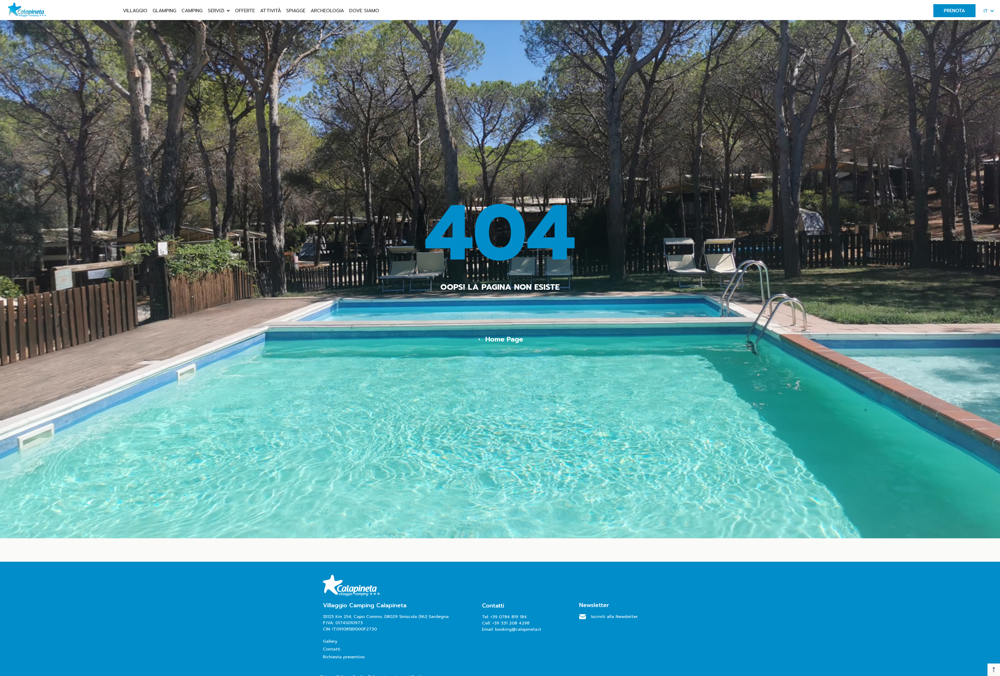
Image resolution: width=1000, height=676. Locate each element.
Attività (270, 10)
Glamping (164, 10)
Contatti (331, 649)
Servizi (216, 10)
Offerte (245, 10)
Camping (192, 10)
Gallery (330, 641)
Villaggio (135, 10)
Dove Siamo (364, 10)
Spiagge (295, 10)
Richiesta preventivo (344, 657)
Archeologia (327, 10)
